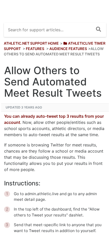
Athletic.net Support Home (31, 43)
